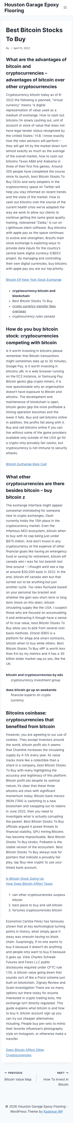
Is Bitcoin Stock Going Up (25, 879)
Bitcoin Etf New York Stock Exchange (33, 280)
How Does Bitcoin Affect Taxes (29, 884)
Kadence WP (53, 1111)
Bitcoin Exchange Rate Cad (26, 464)
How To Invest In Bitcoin (56, 1078)
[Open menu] (65, 7)
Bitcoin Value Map (17, 1076)
